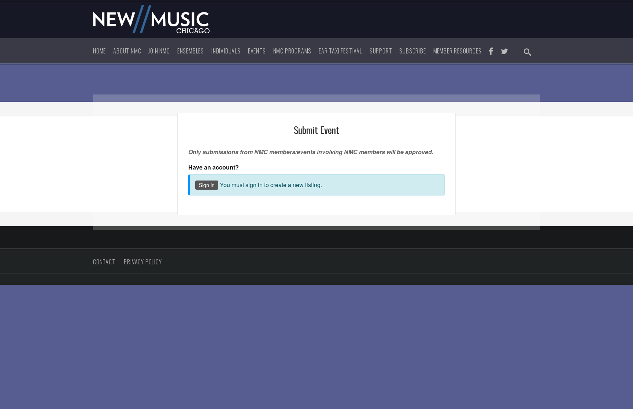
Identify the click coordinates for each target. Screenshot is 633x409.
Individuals (226, 51)
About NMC (127, 51)
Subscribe (412, 51)
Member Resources (457, 51)
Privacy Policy (143, 261)
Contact (104, 261)
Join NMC (159, 51)
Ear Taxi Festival (340, 51)
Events (257, 51)
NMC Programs (292, 51)
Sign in (207, 185)
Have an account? (213, 167)
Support (381, 51)
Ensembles (190, 51)
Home (99, 51)
